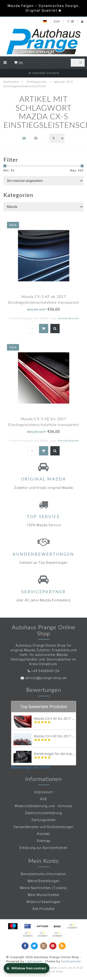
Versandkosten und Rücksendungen (43, 827)
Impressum (43, 792)
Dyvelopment (71, 961)
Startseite (11, 82)
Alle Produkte (43, 909)
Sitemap (43, 841)
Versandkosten (68, 318)
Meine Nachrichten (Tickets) (43, 888)
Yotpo (59, 971)
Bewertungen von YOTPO (30, 767)
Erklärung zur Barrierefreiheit (43, 848)
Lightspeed (33, 961)
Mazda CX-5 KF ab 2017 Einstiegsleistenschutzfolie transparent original (43, 302)
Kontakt (43, 834)
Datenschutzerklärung (43, 813)
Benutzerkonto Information (43, 874)
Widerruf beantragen (43, 902)
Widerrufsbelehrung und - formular (44, 806)
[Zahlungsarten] (13, 926)
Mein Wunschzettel (43, 895)
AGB (43, 799)
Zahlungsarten (43, 820)
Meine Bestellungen (44, 881)
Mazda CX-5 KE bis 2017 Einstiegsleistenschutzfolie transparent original (43, 424)
